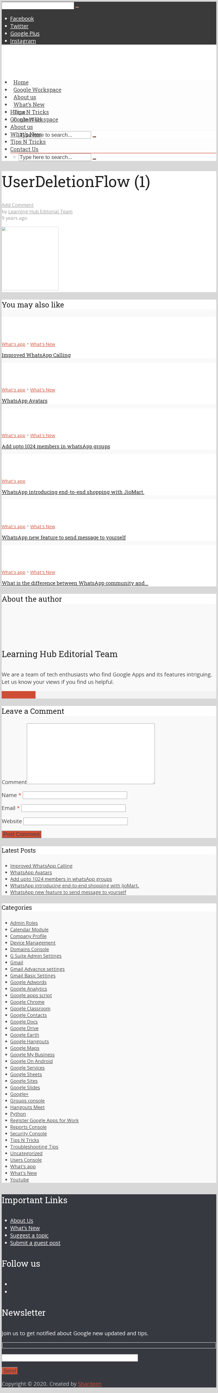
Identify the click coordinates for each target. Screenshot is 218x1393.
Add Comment (18, 204)
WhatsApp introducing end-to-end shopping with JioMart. (73, 492)
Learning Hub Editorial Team (40, 211)
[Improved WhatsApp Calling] (17, 336)
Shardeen (90, 1383)
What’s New (26, 134)
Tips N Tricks (28, 141)
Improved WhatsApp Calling (36, 355)
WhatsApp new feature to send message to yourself (64, 537)
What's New (42, 344)
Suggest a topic (29, 1235)
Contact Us (24, 149)
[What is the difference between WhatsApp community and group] (17, 564)
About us (21, 126)
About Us (21, 1220)
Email (11, 808)
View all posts (19, 695)
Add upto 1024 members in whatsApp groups (56, 446)
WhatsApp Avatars (24, 400)
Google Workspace (34, 119)
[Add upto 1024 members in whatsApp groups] (17, 427)
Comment (14, 782)
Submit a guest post (35, 1243)
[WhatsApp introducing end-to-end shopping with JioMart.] (17, 473)
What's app (13, 344)
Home (17, 111)
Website (12, 821)
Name (11, 795)
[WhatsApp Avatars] (17, 382)
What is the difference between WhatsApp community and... (75, 583)
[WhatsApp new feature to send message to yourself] (17, 518)
